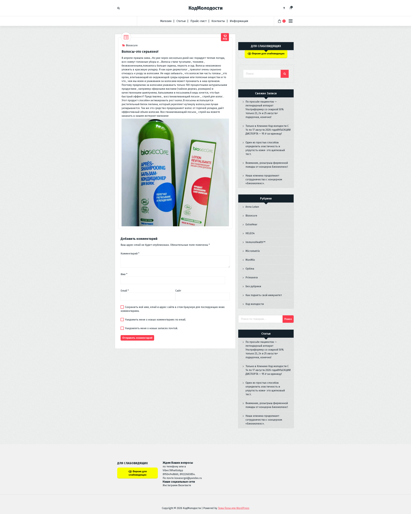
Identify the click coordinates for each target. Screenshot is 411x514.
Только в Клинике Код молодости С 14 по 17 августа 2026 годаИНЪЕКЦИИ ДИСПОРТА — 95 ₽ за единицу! (268, 129)
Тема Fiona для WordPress (233, 508)
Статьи (181, 21)
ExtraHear (251, 224)
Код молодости (254, 304)
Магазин (166, 21)
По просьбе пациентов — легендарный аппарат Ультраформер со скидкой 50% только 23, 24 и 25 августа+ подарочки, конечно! (264, 109)
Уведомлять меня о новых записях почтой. (151, 328)
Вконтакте (184, 485)
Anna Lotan (252, 206)
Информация (239, 21)
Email (125, 290)
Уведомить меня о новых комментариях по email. (155, 319)
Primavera (251, 277)
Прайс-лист (198, 21)
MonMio (250, 259)
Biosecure (132, 45)
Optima (249, 268)
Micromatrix (252, 250)
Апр (225, 37)
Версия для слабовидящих (267, 53)
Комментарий (130, 253)
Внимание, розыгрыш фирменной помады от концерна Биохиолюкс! (266, 164)
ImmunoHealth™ (255, 242)
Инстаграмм (170, 485)
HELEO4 (250, 233)
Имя (124, 274)
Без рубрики (253, 286)
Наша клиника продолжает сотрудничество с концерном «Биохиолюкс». (263, 179)
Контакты (218, 21)
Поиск (288, 319)
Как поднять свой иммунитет (263, 295)
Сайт (178, 290)
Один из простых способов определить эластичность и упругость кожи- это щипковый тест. (265, 148)
